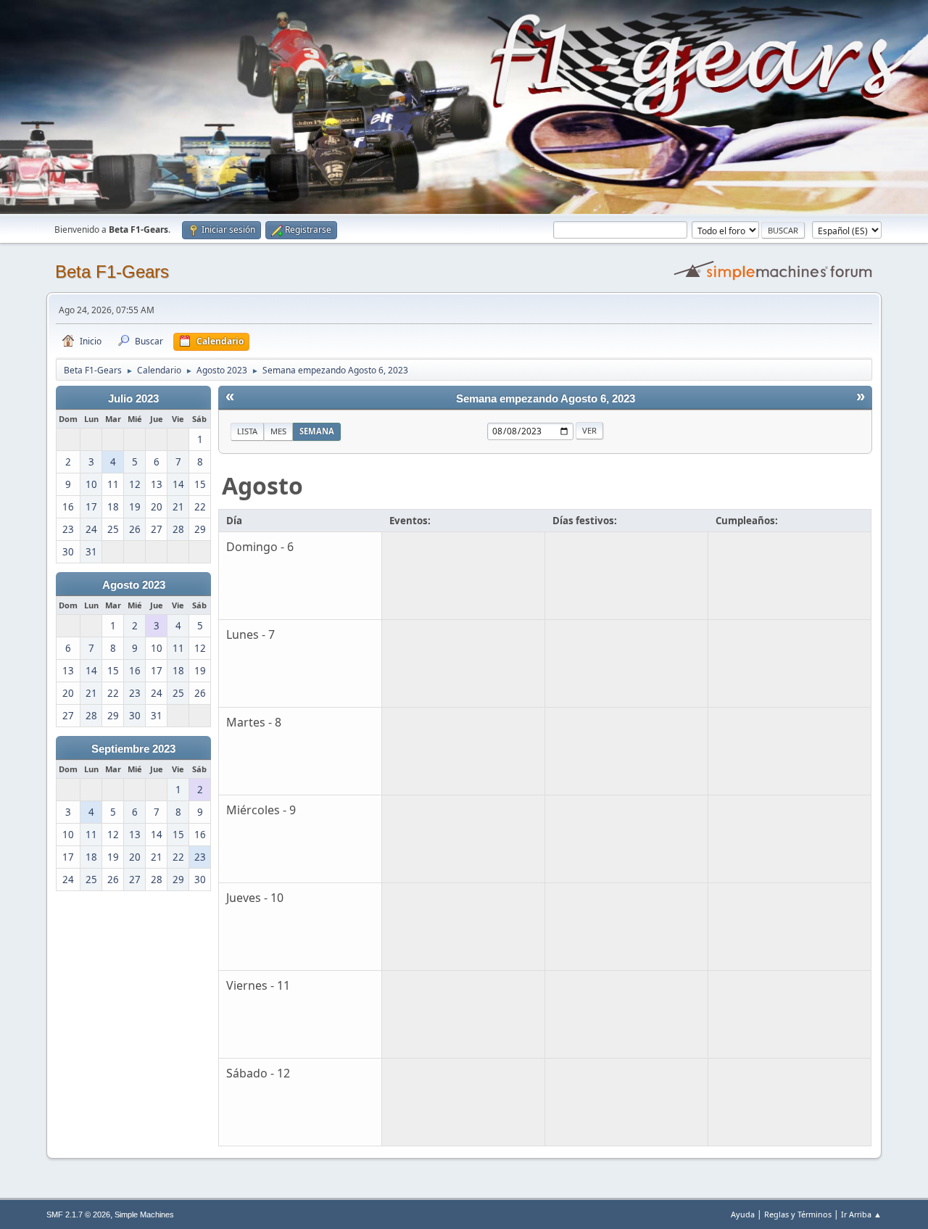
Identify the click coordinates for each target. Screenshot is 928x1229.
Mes (278, 431)
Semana (316, 431)
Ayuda (743, 1214)
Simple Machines (144, 1214)
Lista (247, 431)
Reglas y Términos (798, 1214)
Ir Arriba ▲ (861, 1214)
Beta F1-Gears (112, 271)
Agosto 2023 (133, 585)
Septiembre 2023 (133, 749)
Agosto (262, 485)
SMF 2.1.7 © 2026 (78, 1214)
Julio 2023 (133, 399)
